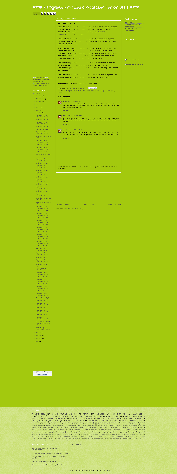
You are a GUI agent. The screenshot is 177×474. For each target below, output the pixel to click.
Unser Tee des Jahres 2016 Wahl (88, 425)
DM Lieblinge (116, 434)
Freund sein (101, 424)
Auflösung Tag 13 (42, 218)
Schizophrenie (36, 433)
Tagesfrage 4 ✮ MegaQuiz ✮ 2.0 (42, 294)
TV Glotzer (52, 433)
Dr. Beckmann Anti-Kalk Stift (133, 434)
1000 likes (81, 91)
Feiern (65, 422)
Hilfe (75, 431)
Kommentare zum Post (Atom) (73, 209)
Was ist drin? (74, 418)
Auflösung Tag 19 (42, 170)
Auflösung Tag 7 (41, 264)
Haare (102, 429)
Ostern (82, 427)
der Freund (114, 427)
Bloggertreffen (93, 434)
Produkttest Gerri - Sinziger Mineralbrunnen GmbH (50, 453)
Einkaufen (98, 416)
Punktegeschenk (56, 424)
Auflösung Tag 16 (42, 191)
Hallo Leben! (114, 422)
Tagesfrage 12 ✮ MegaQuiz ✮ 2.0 (42, 228)
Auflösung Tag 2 (41, 308)
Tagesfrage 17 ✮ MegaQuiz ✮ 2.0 (42, 187)
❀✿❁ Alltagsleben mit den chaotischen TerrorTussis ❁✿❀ (86, 7)
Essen (41, 418)
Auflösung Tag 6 (41, 277)
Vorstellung (128, 418)
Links (90, 431)
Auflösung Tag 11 (42, 232)
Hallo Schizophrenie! (64, 431)
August (38, 102)
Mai (37, 110)
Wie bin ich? (68, 416)
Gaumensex (50, 436)
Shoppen (66, 438)
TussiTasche (79, 433)
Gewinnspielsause (136, 420)
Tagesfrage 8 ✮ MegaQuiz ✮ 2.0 (42, 260)
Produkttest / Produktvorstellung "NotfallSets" (49, 465)
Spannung (106, 438)
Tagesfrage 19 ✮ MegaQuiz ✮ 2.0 (42, 173)
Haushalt (124, 422)
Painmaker (51, 438)
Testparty (67, 424)
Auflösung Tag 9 (41, 246)
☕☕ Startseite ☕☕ (40, 77)
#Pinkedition (36, 434)
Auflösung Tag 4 (41, 291)
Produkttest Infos (42, 129)
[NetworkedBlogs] (42, 372)
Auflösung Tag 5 (41, 284)
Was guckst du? (114, 433)
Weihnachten (77, 424)
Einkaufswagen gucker (112, 418)
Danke (45, 422)
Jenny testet (88, 418)
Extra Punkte (36, 420)
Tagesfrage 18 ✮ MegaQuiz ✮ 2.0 (42, 180)
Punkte (60, 93)
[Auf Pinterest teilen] (96, 88)
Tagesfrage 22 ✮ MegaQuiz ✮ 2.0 (42, 148)
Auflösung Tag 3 (41, 301)
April (38, 113)
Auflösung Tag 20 (42, 163)
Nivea (111, 431)
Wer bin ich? (113, 416)
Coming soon (105, 434)
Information (73, 427)
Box (33, 429)
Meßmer (126, 424)
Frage (103, 91)
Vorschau (103, 433)
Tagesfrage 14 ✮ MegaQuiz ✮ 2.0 (42, 214)
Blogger (106, 470)
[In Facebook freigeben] (95, 88)
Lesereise (133, 422)
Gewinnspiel (110, 91)
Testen (54, 416)
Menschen (45, 424)
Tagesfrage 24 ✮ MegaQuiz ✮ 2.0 (42, 132)
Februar (39, 335)
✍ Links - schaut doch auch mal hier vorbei (41, 84)
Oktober (39, 96)
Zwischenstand (135, 425)
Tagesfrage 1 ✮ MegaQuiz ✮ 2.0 (42, 318)
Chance (97, 91)
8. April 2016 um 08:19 (74, 101)
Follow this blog (42, 374)
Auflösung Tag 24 (42, 126)
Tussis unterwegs (92, 433)
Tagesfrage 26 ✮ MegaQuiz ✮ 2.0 (42, 116)
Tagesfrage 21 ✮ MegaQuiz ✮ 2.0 (42, 159)
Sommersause (97, 438)
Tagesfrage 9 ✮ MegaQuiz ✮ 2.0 (42, 253)
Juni (38, 107)
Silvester (87, 438)
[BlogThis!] (91, 88)
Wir (106, 427)
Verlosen (110, 425)
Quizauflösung (92, 427)
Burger (40, 429)
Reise (132, 431)
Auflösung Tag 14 (42, 211)
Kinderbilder (121, 436)
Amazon (59, 434)
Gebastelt (77, 429)
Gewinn (86, 429)
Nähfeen (42, 438)
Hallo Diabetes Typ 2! (88, 436)
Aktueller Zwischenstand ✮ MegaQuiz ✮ (42, 268)
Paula (58, 438)
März (38, 332)
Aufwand (83, 434)
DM (93, 424)
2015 (36, 342)
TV (45, 433)
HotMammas (111, 436)
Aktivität (105, 420)
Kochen (119, 424)
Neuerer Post (62, 205)
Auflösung (90, 91)
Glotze (59, 436)
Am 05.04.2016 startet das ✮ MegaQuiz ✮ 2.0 (43, 323)
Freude (34, 436)
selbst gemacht (127, 433)
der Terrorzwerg (88, 422)
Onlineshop (36, 422)
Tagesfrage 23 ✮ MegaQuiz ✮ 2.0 (42, 141)
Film (69, 429)
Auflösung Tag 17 (42, 184)
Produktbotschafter (122, 431)
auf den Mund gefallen (43, 440)
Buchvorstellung (102, 422)
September (40, 99)
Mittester (61, 418)
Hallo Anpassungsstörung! (115, 429)
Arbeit (76, 434)
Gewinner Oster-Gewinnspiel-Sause (43, 328)
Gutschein (75, 436)
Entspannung (55, 422)
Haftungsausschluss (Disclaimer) (131, 29)
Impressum (128, 22)
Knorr (111, 424)
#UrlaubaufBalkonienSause (128, 427)
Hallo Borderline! (132, 429)
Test (137, 438)
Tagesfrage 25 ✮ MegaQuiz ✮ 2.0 (42, 123)
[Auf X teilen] (93, 88)
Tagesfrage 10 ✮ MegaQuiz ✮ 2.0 (42, 242)
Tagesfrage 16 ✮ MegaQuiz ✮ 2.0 (42, 194)
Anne (64, 101)
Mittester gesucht (100, 431)
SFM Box (140, 431)
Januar (38, 338)
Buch (98, 418)
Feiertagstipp (60, 429)
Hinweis (82, 431)
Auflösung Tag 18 (42, 177)
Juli (38, 104)
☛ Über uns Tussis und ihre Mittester (41, 80)
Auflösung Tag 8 (41, 257)
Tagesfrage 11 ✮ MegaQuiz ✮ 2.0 (42, 235)
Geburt (124, 420)
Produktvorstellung (60, 425)
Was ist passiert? (122, 425)
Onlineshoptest (79, 420)
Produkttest (118, 414)
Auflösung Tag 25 (42, 119)
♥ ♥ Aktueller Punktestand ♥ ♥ (42, 249)
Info (65, 427)
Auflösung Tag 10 (42, 239)
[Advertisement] (88, 188)
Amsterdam (67, 434)
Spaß (100, 427)
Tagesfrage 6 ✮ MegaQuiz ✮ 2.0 (42, 280)
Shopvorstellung (76, 438)
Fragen (51, 427)
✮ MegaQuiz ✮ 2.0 (70, 91)
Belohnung (49, 420)
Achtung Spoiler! (48, 434)
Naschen (134, 424)
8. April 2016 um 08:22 (74, 116)
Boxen (87, 424)
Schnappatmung (93, 420)
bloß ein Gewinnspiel (60, 440)
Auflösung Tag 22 (42, 145)
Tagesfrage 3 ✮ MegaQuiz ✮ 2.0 (42, 304)
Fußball (42, 436)
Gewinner (51, 418)
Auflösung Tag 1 (41, 315)
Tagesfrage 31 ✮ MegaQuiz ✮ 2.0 (122, 438)
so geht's (139, 433)
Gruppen (66, 436)
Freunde (115, 420)
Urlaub (103, 425)
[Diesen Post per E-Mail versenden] (89, 88)
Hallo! (58, 427)
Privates (48, 425)
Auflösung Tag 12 (42, 225)
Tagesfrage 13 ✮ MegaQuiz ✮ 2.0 (42, 221)
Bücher (68, 420)
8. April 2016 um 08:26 (74, 130)
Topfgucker (75, 422)
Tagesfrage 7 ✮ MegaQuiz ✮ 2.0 (42, 273)
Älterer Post (114, 205)
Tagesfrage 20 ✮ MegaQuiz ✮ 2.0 (42, 166)
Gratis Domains (76, 444)
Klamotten (131, 436)
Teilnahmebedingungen (66, 433)
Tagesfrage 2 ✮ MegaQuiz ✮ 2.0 (42, 311)
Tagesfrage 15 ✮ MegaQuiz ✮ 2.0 (42, 207)
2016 (36, 93)
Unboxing (72, 425)
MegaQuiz (128, 416)
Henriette (101, 436)
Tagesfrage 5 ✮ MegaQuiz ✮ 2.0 (42, 287)
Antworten (66, 110)
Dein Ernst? (49, 429)
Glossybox (94, 429)
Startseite (88, 205)
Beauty (139, 418)
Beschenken (43, 427)
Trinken (59, 420)
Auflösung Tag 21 (42, 152)
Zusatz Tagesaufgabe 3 (43, 298)
